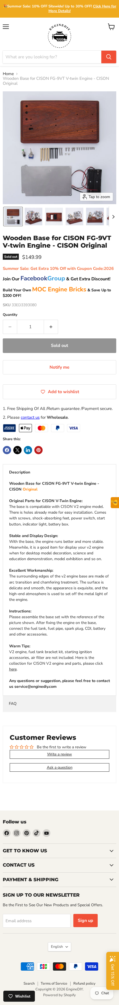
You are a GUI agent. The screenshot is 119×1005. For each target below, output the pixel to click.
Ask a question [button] (60, 767)
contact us (30, 417)
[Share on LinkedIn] (28, 450)
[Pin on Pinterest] (38, 450)
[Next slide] (113, 216)
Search (29, 983)
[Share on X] (17, 450)
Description (19, 472)
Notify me (59, 367)
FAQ (13, 703)
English (57, 946)
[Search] (108, 57)
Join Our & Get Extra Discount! (56, 279)
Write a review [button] (59, 754)
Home (8, 74)
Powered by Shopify (59, 995)
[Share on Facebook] (7, 450)
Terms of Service (54, 983)
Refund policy (84, 983)
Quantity (10, 315)
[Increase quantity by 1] (51, 327)
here (13, 669)
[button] (13, 216)
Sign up (85, 921)
